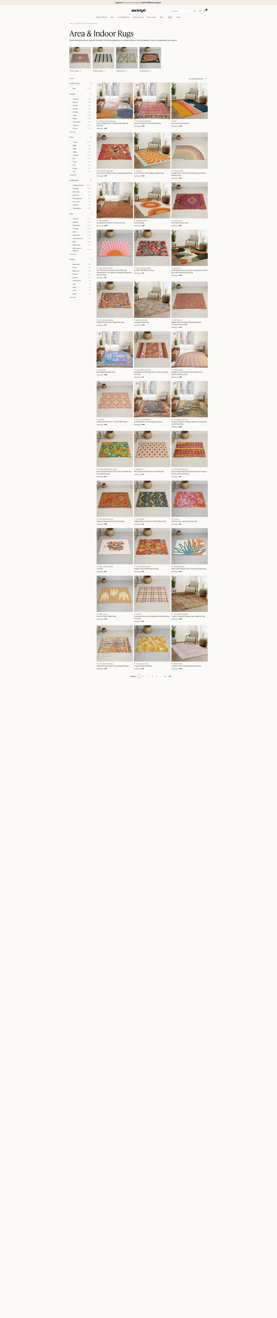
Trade (178, 17)
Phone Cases (151, 17)
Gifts (161, 17)
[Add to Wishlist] (100, 85)
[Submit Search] (171, 11)
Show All (73, 132)
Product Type (74, 83)
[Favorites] (200, 11)
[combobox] (180, 11)
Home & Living (138, 17)
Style (71, 213)
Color (71, 137)
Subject (72, 94)
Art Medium (73, 180)
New (112, 17)
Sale (169, 17)
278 (165, 676)
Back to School (102, 17)
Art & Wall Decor (123, 17)
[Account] (194, 11)
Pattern (72, 259)
